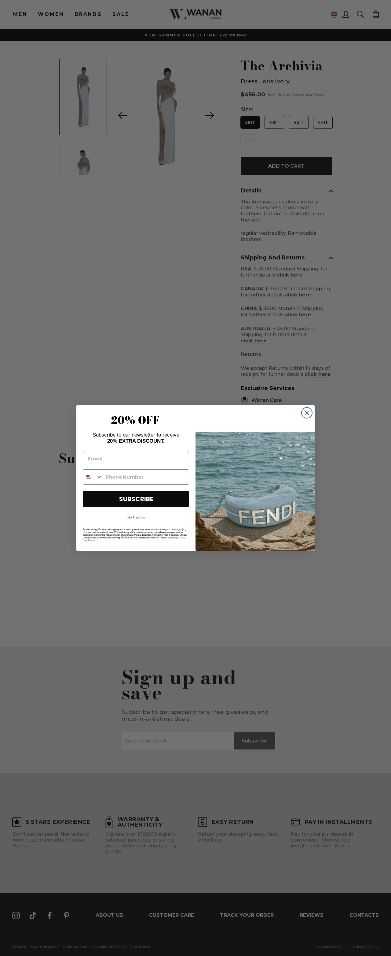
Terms (92, 540)
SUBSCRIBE (136, 499)
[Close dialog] (306, 412)
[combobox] (93, 477)
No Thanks (136, 517)
